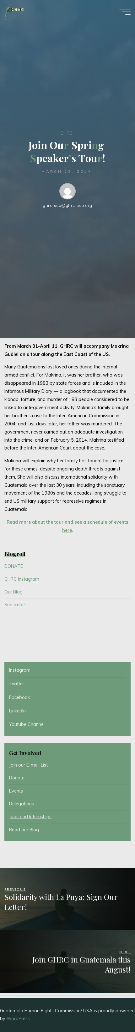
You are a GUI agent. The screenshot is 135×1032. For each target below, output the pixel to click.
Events (16, 791)
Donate (16, 778)
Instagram (19, 670)
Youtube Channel (27, 724)
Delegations (21, 804)
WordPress (18, 1018)
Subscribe (14, 605)
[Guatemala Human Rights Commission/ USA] (14, 11)
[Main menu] (125, 12)
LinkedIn (17, 711)
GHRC (66, 133)
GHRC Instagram (21, 579)
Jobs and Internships (30, 816)
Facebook (19, 697)
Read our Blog (24, 830)
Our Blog (13, 592)
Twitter (16, 683)
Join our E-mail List (28, 765)
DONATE (13, 566)
